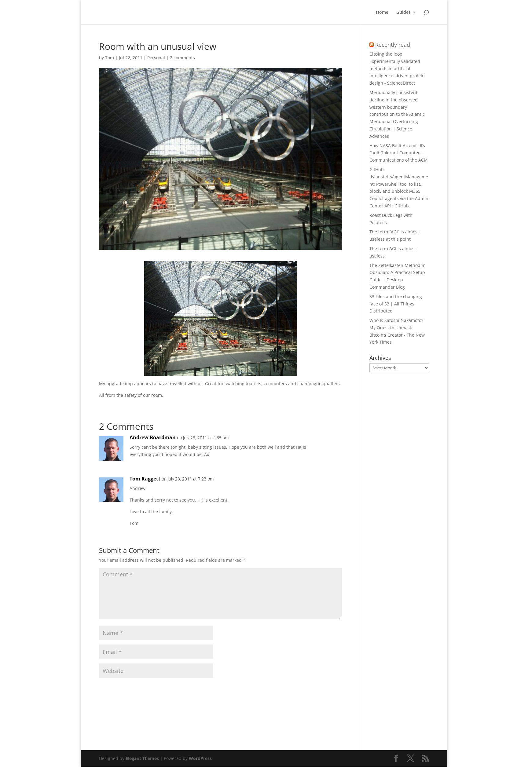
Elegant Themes (142, 758)
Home (382, 12)
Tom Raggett (145, 478)
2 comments (182, 57)
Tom (109, 57)
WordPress (200, 758)
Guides (403, 12)
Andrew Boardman (153, 437)
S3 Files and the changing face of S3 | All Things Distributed (395, 304)
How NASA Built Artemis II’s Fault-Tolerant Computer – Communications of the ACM (398, 153)
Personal (156, 57)
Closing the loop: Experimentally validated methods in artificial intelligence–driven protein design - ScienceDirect (397, 68)
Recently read (392, 44)
